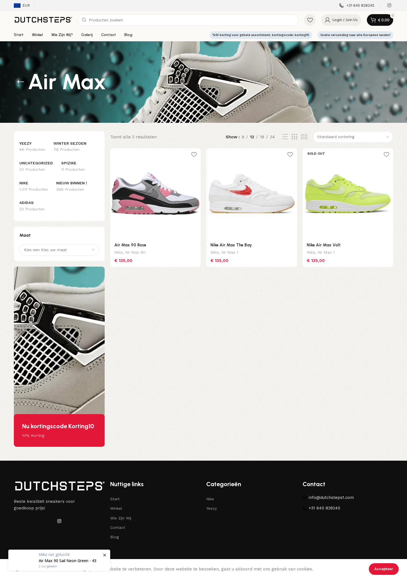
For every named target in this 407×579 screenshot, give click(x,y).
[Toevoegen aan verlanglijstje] (194, 154)
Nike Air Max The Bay (231, 245)
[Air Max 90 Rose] (155, 193)
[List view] (285, 137)
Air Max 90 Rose (130, 245)
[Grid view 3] (294, 137)
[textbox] (59, 249)
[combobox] (59, 250)
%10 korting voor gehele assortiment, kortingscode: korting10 (260, 35)
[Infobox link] (356, 5)
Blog (114, 537)
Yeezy (211, 508)
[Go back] (21, 82)
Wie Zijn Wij (120, 518)
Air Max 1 (229, 252)
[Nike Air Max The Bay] (251, 193)
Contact (117, 527)
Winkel (116, 508)
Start (115, 499)
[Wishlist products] (309, 19)
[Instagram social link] (389, 5)
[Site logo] (43, 19)
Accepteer (383, 569)
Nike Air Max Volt (324, 245)
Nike (118, 252)
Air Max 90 (135, 252)
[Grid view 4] (304, 137)
